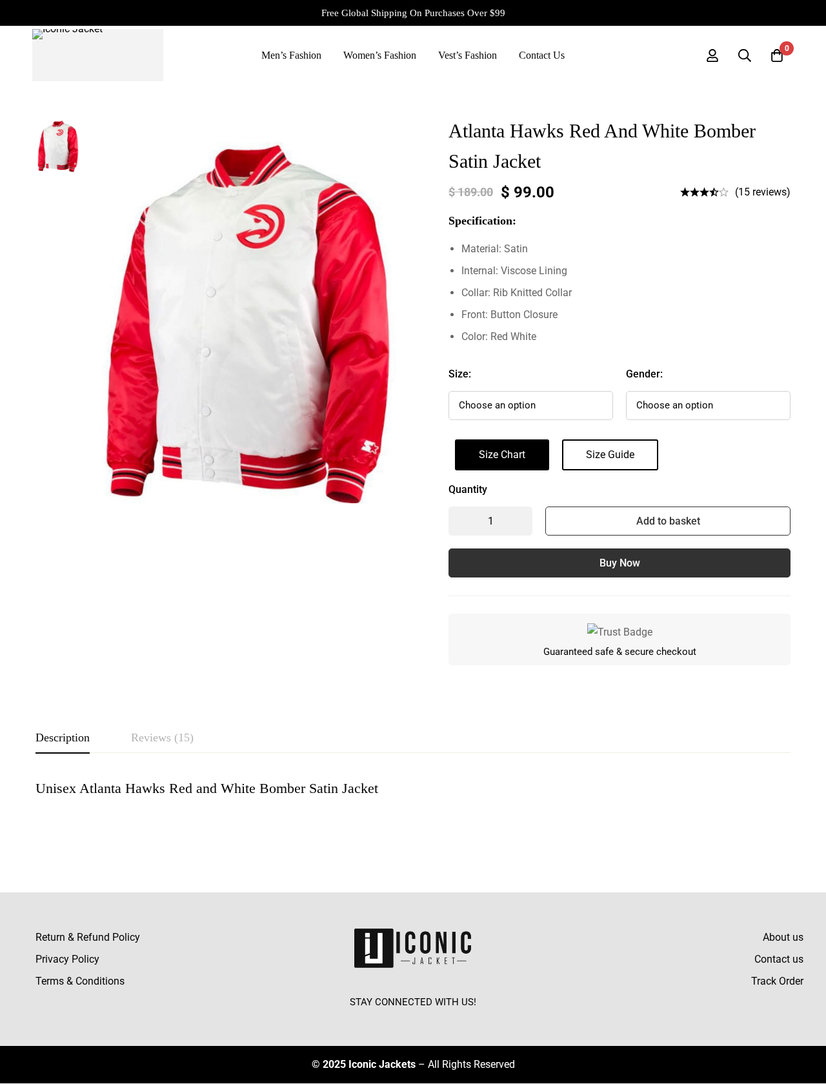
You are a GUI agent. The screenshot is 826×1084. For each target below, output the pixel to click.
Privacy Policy (67, 959)
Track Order (777, 981)
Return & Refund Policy (87, 937)
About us (783, 937)
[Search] (745, 55)
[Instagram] (413, 1020)
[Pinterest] (443, 1020)
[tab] (62, 738)
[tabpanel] (413, 803)
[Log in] (712, 55)
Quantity (467, 489)
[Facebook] (383, 1020)
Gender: (644, 374)
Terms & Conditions (80, 981)
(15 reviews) (763, 192)
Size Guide (610, 454)
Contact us (778, 959)
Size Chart (502, 454)
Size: (459, 374)
